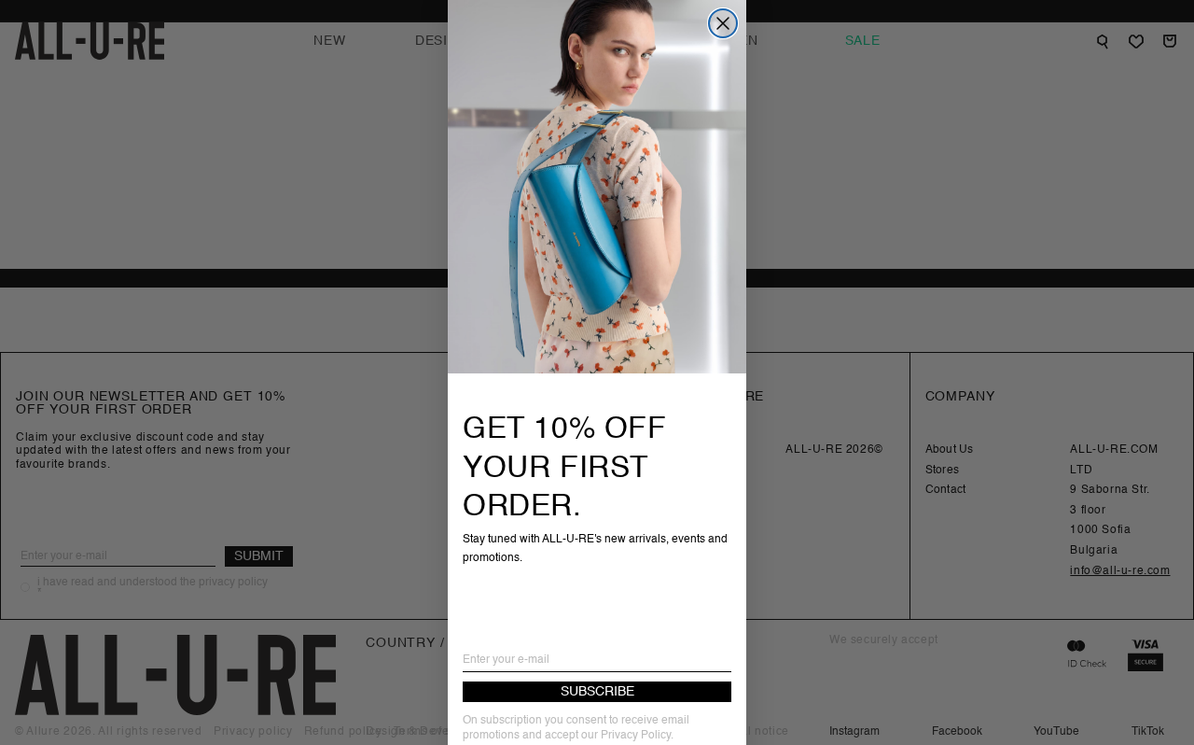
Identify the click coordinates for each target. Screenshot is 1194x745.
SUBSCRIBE (597, 691)
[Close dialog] (723, 23)
